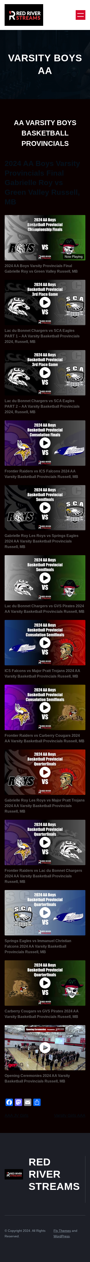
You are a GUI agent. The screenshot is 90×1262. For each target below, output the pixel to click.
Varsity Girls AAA (69, 1115)
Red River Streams (54, 1174)
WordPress (62, 1236)
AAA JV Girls (16, 1115)
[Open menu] (80, 15)
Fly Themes (62, 1231)
